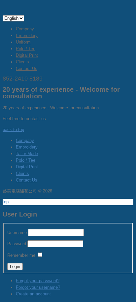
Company (25, 28)
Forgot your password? (37, 280)
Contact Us (26, 68)
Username (17, 232)
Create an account (33, 293)
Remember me (21, 255)
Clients (22, 61)
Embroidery (27, 35)
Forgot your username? (38, 287)
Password (16, 243)
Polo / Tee (25, 48)
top (6, 201)
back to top (13, 129)
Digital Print (27, 55)
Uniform (23, 42)
